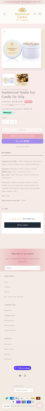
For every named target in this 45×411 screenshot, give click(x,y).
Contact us (7, 310)
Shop (6, 282)
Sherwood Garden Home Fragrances (25, 406)
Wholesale (7, 359)
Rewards (7, 354)
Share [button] (6, 209)
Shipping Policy (9, 315)
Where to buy (9, 349)
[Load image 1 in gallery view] (8, 79)
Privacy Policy (9, 325)
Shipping (11, 104)
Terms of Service (10, 330)
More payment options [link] (22, 146)
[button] (4, 14)
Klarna (6, 292)
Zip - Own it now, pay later (13, 297)
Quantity (4, 117)
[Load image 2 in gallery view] (22, 79)
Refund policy (9, 320)
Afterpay (7, 287)
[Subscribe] (38, 268)
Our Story (7, 344)
